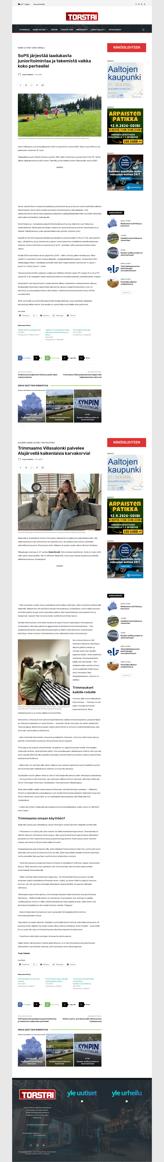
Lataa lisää (125, 292)
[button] (143, 30)
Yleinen (59, 414)
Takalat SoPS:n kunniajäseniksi (29, 330)
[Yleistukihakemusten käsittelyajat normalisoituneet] (113, 267)
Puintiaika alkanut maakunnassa (129, 283)
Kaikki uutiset (24, 48)
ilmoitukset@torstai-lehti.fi (37, 1137)
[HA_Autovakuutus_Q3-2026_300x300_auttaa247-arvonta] (125, 190)
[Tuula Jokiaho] (20, 74)
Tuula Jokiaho (27, 74)
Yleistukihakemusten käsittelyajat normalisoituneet (130, 268)
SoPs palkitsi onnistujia (81, 330)
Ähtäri (87, 414)
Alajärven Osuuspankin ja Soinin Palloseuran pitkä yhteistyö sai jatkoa (57, 332)
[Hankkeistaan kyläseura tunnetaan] (59, 405)
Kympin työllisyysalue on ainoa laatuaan (88, 418)
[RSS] (141, 4)
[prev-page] (19, 426)
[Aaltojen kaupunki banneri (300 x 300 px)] (125, 98)
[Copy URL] (36, 85)
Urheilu (41, 48)
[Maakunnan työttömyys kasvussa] (31, 405)
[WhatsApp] (31, 85)
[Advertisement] (59, 186)
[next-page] (23, 426)
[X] (144, 4)
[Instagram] (138, 4)
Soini (34, 48)
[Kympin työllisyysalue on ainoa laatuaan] (87, 405)
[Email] (42, 85)
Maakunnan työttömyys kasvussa (31, 418)
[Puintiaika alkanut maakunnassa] (113, 282)
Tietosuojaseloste (37, 1126)
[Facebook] (136, 4)
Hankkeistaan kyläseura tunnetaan (59, 418)
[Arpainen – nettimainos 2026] (125, 144)
